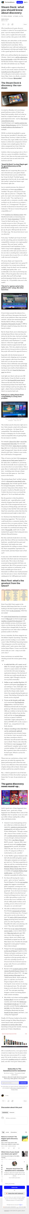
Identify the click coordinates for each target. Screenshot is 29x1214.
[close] (24, 1161)
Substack (6, 1210)
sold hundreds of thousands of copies (12, 323)
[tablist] (8, 1112)
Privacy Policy (19, 1200)
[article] (14, 1142)
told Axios (17, 249)
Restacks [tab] (12, 1112)
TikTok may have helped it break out (15, 1003)
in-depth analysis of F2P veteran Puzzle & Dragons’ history (15, 970)
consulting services (13, 1059)
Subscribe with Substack (15, 1193)
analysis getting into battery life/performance (14, 124)
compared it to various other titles (11, 1025)
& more (11, 78)
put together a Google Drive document (14, 620)
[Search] (26, 1132)
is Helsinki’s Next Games (15, 865)
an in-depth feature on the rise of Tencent (15, 950)
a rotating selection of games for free (17, 836)
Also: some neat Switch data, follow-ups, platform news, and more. (10, 1143)
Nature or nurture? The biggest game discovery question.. (9, 1138)
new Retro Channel (18, 840)
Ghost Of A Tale (14, 442)
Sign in (25, 2)
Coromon (19, 744)
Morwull (9, 619)
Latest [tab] (7, 1132)
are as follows (18, 189)
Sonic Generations (13, 219)
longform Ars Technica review (14, 215)
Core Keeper (20, 684)
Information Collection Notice (17, 1088)
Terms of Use (22, 1086)
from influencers (20, 715)
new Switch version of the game (15, 974)
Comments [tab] (5, 1112)
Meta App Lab (11, 933)
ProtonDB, (9, 530)
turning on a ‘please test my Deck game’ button (14, 459)
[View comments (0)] (8, 24)
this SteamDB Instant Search (16, 380)
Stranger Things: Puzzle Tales (13, 869)
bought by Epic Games (11, 1012)
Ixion (17, 667)
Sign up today (17, 78)
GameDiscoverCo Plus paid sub (10, 72)
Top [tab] (3, 1132)
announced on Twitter (19, 911)
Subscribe (19, 2)
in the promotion (15, 611)
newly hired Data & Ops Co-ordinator (15, 617)
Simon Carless (5, 19)
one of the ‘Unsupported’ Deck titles (14, 443)
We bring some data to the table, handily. (10, 1156)
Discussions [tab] (14, 1132)
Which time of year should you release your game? (10, 1153)
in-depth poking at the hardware (11, 127)
